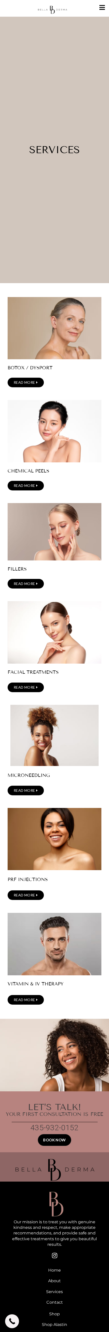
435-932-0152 (54, 1127)
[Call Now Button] (12, 1321)
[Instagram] (54, 1255)
